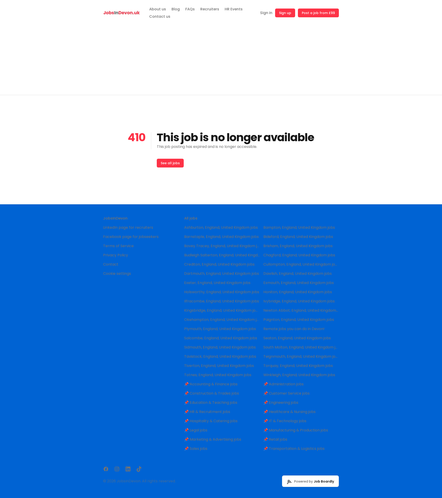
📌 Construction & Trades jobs (211, 393)
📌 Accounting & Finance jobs (211, 384)
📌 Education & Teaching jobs (210, 402)
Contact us (159, 16)
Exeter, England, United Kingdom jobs (217, 282)
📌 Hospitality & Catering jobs (211, 421)
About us (157, 9)
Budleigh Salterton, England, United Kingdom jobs (222, 255)
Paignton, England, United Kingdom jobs (298, 319)
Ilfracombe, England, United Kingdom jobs (221, 301)
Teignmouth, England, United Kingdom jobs (301, 356)
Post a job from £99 (318, 13)
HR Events (234, 9)
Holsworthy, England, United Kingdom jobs (221, 292)
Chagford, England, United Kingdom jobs (299, 255)
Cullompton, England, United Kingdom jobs (301, 264)
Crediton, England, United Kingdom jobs (219, 264)
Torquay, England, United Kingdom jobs (298, 365)
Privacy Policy (115, 255)
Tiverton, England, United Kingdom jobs (219, 365)
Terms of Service (118, 246)
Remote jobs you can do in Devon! (294, 328)
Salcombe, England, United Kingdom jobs (220, 338)
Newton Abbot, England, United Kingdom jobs (301, 310)
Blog (176, 9)
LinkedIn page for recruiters (128, 227)
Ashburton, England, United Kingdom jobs (221, 227)
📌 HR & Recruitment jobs (207, 411)
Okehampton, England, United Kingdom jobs (222, 319)
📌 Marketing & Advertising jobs (212, 439)
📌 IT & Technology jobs (284, 421)
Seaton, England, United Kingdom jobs (297, 338)
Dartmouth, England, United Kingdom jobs (221, 273)
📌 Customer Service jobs (286, 393)
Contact (110, 264)
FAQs (190, 9)
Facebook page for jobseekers (131, 236)
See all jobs (170, 163)
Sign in (266, 12)
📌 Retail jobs (275, 439)
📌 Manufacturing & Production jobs (295, 430)
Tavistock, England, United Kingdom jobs (220, 356)
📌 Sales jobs (195, 448)
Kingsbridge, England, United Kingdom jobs (222, 310)
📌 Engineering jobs (280, 402)
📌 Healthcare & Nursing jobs (289, 411)
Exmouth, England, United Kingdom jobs (298, 282)
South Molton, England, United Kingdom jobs (301, 347)
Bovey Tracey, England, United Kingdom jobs (222, 246)
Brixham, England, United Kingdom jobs (298, 246)
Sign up (285, 13)
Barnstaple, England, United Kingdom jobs (221, 236)
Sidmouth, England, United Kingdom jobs (220, 347)
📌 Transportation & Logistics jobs (294, 448)
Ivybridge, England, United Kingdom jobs (299, 301)
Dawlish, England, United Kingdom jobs (297, 273)
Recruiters (209, 9)
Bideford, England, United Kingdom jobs (298, 236)
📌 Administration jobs (283, 384)
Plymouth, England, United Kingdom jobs (220, 328)
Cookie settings (117, 273)
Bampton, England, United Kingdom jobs (299, 227)
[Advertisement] (221, 60)
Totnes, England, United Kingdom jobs (217, 375)
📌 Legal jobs (195, 430)
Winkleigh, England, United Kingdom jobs (299, 375)
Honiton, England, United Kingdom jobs (297, 292)
